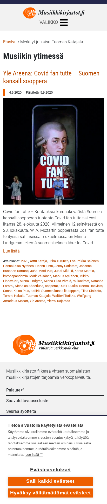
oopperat (51, 286)
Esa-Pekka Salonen (84, 261)
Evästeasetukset (50, 469)
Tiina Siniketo (91, 291)
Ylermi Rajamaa (58, 301)
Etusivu (10, 41)
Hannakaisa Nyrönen (18, 266)
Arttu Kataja (38, 261)
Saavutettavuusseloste (27, 400)
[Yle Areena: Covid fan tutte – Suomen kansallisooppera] (53, 150)
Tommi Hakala (13, 296)
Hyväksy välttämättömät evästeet (50, 492)
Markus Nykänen (65, 276)
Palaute (13, 390)
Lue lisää (11, 251)
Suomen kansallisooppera (60, 291)
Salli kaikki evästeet (50, 481)
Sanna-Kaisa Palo (16, 291)
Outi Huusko (68, 286)
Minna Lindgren (31, 281)
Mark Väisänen (40, 276)
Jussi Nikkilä (63, 271)
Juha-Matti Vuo (41, 271)
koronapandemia (15, 276)
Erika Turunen (59, 261)
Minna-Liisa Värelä (57, 281)
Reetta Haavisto (91, 286)
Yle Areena (37, 301)
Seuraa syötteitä (21, 411)
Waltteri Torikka (63, 296)
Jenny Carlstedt (66, 266)
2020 (24, 261)
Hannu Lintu (44, 266)
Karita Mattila (84, 271)
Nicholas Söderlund (29, 286)
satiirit (35, 291)
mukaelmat (81, 281)
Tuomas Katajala (38, 296)
